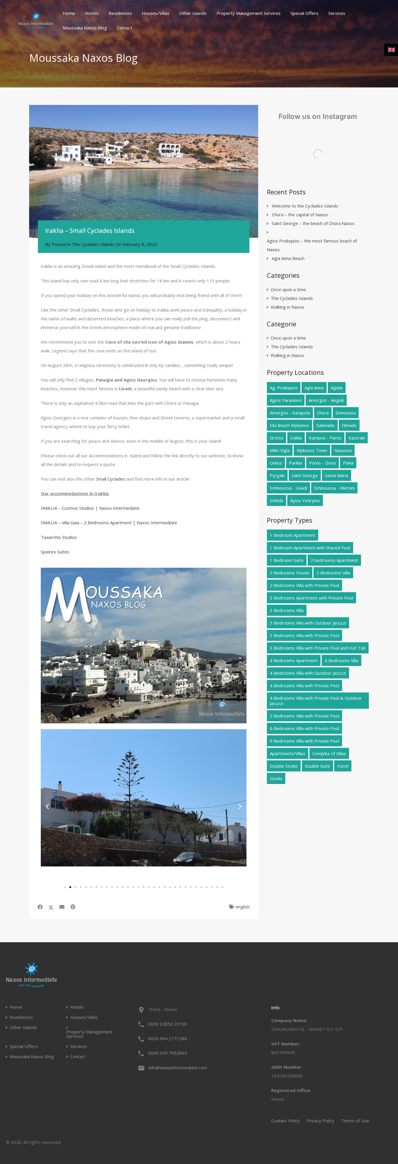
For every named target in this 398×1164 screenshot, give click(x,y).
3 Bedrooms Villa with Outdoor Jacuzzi (308, 623)
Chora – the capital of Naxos (300, 214)
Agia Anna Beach (288, 258)
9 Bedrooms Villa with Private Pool (304, 741)
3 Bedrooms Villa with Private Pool (304, 635)
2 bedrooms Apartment (334, 560)
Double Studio (284, 766)
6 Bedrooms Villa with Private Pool (304, 728)
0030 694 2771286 (167, 1038)
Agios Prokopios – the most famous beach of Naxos (312, 245)
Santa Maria (336, 475)
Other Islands (193, 13)
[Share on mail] (61, 907)
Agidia (337, 388)
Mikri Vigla (280, 450)
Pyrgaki (277, 475)
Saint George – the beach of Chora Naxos (313, 223)
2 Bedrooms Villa (333, 573)
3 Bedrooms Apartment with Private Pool (311, 598)
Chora (323, 413)
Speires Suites (56, 552)
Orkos (276, 463)
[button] (47, 806)
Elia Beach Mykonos (289, 425)
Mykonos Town (312, 450)
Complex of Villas (329, 753)
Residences (120, 13)
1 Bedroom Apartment (292, 535)
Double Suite (317, 766)
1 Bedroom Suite (287, 560)
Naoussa (343, 450)
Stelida (276, 500)
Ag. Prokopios (283, 388)
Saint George (305, 475)
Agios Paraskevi (286, 400)
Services (336, 13)
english (243, 907)
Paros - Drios (322, 463)
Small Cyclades (110, 479)
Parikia (295, 463)
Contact (124, 28)
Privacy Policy (320, 1120)
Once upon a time (288, 289)
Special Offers (304, 13)
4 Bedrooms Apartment (294, 660)
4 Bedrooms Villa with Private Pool (304, 685)
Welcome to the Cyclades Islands (305, 206)
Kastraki (356, 438)
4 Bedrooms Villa (341, 660)
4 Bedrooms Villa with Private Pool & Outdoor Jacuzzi (316, 700)
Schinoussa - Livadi (288, 488)
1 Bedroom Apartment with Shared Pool (310, 548)
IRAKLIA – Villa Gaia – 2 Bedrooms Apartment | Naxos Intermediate (109, 522)
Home (69, 13)
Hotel (342, 766)
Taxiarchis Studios (59, 537)
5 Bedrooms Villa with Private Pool (304, 716)
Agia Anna (314, 388)
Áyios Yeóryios (305, 500)
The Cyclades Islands (93, 244)
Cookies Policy (285, 1120)
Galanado (325, 425)
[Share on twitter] (51, 907)
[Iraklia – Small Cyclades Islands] (143, 171)
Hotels (92, 13)
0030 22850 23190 (167, 1024)
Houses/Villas (155, 13)
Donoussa (346, 413)
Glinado (349, 425)
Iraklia (296, 438)
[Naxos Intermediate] (35, 26)
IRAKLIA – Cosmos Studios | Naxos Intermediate (90, 508)
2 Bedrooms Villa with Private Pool (304, 585)
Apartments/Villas (287, 753)
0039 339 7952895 (167, 1053)
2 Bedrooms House (289, 573)
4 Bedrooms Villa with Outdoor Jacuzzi (308, 673)
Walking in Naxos (287, 307)
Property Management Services (248, 13)
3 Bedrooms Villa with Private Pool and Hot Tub (318, 648)
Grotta (276, 438)
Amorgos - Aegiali (326, 400)
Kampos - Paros (325, 438)
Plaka (348, 463)
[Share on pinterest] (73, 907)
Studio (276, 778)
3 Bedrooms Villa (287, 610)
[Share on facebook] (40, 907)
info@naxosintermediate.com (178, 1067)
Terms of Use (355, 1120)
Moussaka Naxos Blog (85, 28)
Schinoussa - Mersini (334, 488)
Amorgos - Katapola (290, 413)
